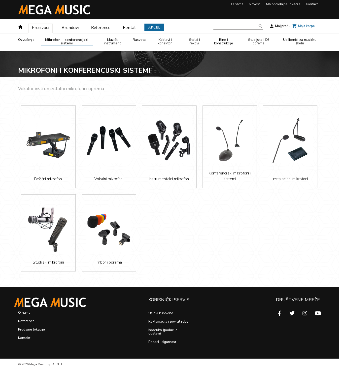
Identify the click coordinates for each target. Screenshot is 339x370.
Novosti (255, 4)
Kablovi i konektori (165, 42)
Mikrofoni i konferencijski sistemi (66, 42)
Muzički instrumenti (113, 42)
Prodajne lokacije (31, 329)
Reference (100, 28)
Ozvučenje (26, 40)
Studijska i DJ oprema (258, 42)
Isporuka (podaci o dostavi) (162, 332)
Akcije (154, 27)
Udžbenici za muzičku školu (299, 42)
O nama (237, 4)
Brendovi (70, 28)
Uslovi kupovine (160, 313)
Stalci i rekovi (194, 42)
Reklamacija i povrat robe (168, 321)
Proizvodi (40, 28)
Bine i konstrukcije (223, 42)
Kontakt (312, 4)
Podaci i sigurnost (162, 341)
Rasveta (139, 40)
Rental (129, 28)
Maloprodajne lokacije (283, 4)
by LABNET (54, 364)
